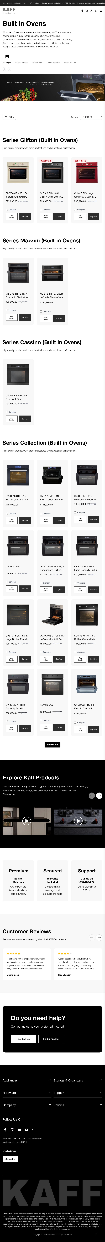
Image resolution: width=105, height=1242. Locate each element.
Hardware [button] (9, 1092)
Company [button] (9, 1105)
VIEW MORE (52, 744)
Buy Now (25, 216)
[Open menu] (100, 10)
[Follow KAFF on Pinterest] (32, 1129)
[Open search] (87, 10)
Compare (12, 209)
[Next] (99, 796)
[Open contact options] (97, 1234)
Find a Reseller (51, 1038)
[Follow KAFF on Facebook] (5, 1129)
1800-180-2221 (87, 881)
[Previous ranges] (4, 69)
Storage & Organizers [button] (68, 1080)
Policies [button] (59, 1105)
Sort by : (74, 116)
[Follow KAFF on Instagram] (12, 1129)
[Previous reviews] (92, 937)
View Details (11, 216)
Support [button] (59, 1092)
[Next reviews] (99, 937)
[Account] (91, 10)
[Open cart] (96, 10)
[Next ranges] (9, 69)
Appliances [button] (10, 1080)
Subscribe (10, 1159)
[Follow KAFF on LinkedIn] (19, 1129)
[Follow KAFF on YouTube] (26, 1129)
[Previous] (92, 796)
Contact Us (24, 1038)
